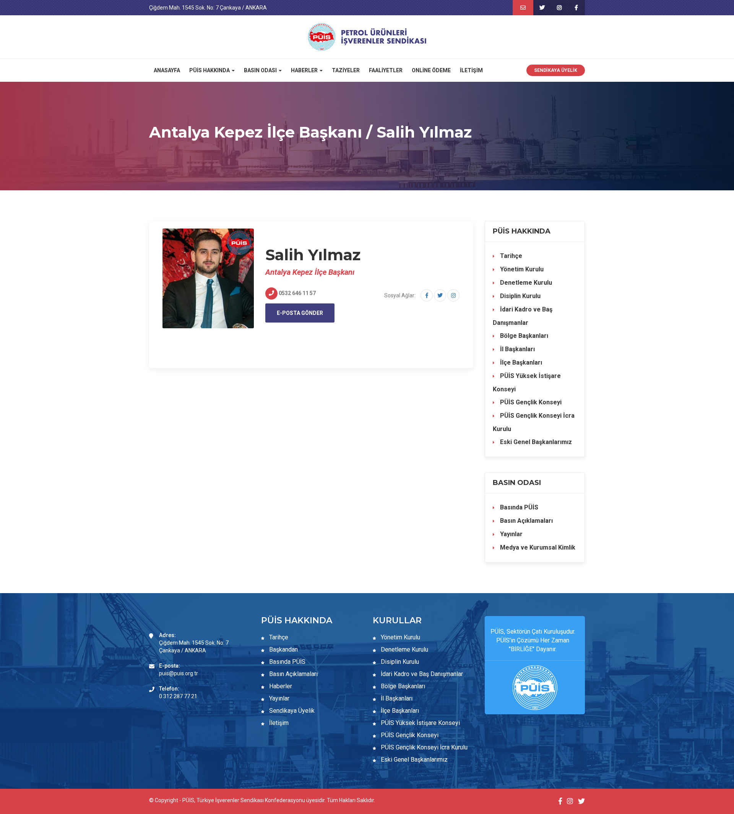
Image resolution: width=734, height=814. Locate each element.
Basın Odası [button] (261, 70)
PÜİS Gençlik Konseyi (530, 402)
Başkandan (283, 649)
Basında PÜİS (518, 507)
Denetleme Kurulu (525, 282)
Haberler (280, 686)
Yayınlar (511, 534)
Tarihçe (510, 255)
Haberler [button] (305, 70)
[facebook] (576, 7)
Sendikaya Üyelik (555, 70)
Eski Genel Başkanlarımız (535, 442)
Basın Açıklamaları (526, 520)
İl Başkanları (517, 349)
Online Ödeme (431, 70)
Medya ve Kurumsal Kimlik (537, 547)
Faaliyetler (386, 70)
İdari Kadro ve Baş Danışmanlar (522, 316)
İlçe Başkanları (520, 362)
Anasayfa (167, 70)
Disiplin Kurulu (520, 296)
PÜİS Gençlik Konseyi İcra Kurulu (534, 422)
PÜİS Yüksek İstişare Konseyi (527, 382)
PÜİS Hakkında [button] (210, 70)
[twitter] (541, 7)
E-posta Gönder (300, 313)
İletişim (471, 70)
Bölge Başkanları (523, 335)
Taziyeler (346, 70)
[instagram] (559, 7)
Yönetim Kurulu (521, 269)
